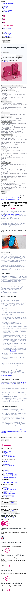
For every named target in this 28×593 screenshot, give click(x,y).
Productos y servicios (6, 135)
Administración (7, 463)
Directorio (6, 461)
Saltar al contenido (8, 3)
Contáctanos (6, 11)
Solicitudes (4, 100)
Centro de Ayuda (7, 28)
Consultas (3, 180)
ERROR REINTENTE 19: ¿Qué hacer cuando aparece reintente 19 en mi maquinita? (12, 133)
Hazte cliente (6, 41)
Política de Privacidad (9, 493)
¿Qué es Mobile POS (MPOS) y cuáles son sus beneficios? (13, 142)
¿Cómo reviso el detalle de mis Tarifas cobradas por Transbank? (13, 108)
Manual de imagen (8, 496)
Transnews (6, 488)
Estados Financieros (8, 472)
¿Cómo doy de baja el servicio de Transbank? (13, 183)
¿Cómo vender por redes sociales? (10, 147)
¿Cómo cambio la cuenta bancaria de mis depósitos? (12, 157)
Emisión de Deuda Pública (10, 476)
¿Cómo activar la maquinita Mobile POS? (11, 119)
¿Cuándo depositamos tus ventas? (10, 184)
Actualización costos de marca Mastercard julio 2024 (13, 110)
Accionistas (6, 464)
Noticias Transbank (8, 455)
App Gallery (11, 383)
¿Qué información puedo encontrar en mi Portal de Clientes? (14, 167)
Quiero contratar (5, 112)
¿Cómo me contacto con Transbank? (10, 182)
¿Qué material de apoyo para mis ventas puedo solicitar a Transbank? (13, 95)
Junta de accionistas (8, 465)
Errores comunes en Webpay (8, 126)
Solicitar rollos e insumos (7, 90)
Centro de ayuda (7, 10)
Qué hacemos (7, 454)
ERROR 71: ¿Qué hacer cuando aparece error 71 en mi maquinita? (13, 127)
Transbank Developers (9, 9)
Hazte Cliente (7, 33)
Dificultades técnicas (6, 121)
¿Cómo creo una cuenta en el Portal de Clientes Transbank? (13, 164)
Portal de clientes (5, 162)
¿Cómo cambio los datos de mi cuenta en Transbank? (12, 151)
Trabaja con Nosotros (9, 456)
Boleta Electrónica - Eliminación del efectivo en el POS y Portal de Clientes (14, 137)
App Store (23, 382)
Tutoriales (3, 191)
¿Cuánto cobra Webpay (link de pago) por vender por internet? (14, 105)
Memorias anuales (8, 473)
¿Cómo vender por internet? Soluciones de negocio (12, 145)
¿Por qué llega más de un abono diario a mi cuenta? (12, 160)
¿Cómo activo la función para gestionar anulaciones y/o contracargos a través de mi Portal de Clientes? (13, 171)
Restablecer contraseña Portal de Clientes (12, 86)
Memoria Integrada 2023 (10, 474)
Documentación (5, 190)
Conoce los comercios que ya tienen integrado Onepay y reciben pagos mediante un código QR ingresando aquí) (14, 431)
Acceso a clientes (8, 35)
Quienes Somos (7, 451)
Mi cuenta (3, 149)
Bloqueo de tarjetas (8, 495)
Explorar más (4, 61)
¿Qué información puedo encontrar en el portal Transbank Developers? (13, 187)
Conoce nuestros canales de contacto (9, 504)
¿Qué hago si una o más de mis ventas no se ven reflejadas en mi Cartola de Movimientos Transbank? (14, 177)
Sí (1, 440)
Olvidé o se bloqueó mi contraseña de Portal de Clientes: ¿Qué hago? (13, 88)
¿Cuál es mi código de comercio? (9, 156)
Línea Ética (6, 492)
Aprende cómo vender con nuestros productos (13, 198)
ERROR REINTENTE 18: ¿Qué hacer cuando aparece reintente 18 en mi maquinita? (12, 130)
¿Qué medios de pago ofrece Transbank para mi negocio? (14, 140)
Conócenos (6, 470)
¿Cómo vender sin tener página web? (11, 186)
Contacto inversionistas (9, 477)
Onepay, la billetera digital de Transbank (11, 214)
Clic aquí (11, 502)
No (6, 440)
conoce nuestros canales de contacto (9, 511)
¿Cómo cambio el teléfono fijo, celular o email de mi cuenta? (14, 153)
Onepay (5, 6)
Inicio (4, 32)
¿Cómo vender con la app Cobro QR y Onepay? (13, 195)
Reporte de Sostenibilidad (10, 482)
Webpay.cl (6, 7)
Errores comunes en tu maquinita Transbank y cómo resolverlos (13, 123)
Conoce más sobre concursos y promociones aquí (14, 374)
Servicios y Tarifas (8, 491)
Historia (5, 452)
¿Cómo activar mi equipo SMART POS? (11, 120)
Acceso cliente (7, 40)
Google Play (4, 383)
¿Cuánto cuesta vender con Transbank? (11, 103)
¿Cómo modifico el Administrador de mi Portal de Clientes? (14, 174)
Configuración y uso (6, 117)
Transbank (13, 351)
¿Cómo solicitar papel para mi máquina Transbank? (11, 92)
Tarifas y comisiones (6, 101)
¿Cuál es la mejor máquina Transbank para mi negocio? (13, 115)
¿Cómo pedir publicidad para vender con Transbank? (12, 97)
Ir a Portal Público (7, 37)
